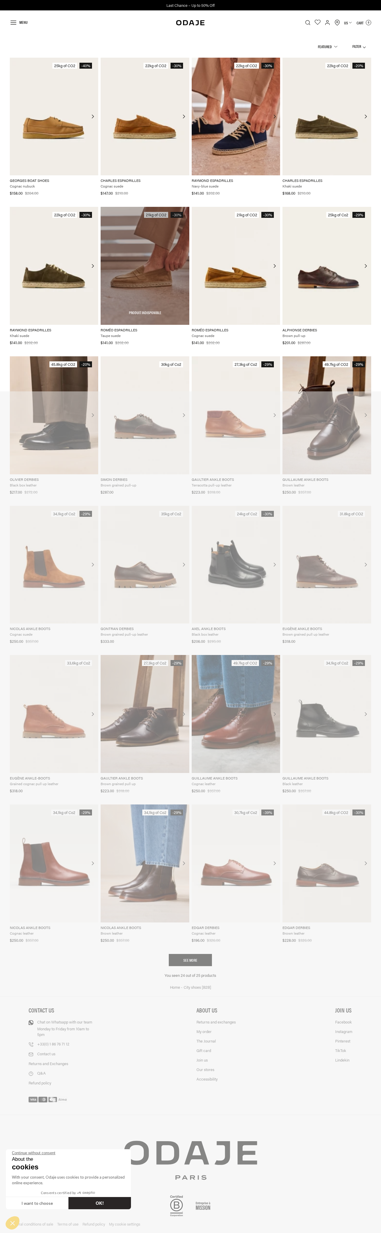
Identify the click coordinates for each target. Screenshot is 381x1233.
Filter (357, 46)
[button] (12, 1223)
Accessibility (207, 1079)
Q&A (41, 1073)
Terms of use (68, 1224)
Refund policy (40, 1083)
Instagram (343, 1031)
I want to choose (37, 1203)
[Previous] (14, 116)
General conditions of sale (31, 1224)
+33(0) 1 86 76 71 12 (53, 1044)
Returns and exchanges (216, 1022)
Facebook (343, 1022)
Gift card (203, 1050)
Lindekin (342, 1060)
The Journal (206, 1041)
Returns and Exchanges (48, 1063)
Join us (202, 1060)
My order (204, 1031)
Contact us (46, 1053)
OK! (100, 1203)
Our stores (205, 1069)
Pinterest (342, 1041)
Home (175, 987)
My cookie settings (124, 1224)
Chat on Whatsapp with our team (64, 1028)
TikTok (340, 1050)
